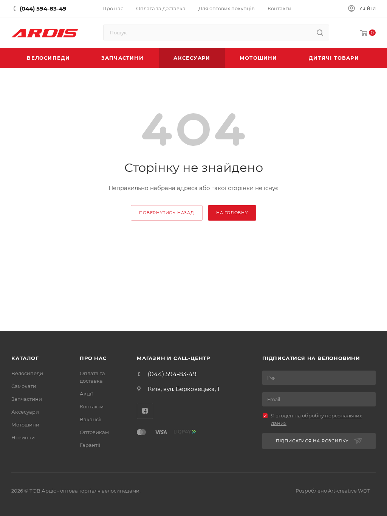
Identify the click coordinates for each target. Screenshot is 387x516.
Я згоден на (316, 419)
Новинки (23, 437)
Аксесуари (25, 412)
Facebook (145, 411)
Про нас (93, 358)
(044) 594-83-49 (172, 374)
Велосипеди (27, 373)
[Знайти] (320, 32)
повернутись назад (166, 212)
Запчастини (26, 399)
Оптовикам (94, 432)
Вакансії (91, 419)
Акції (86, 394)
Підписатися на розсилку (312, 440)
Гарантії (90, 445)
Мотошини (25, 425)
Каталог (25, 358)
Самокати (23, 386)
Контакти (92, 406)
